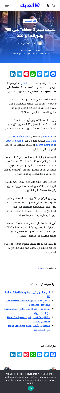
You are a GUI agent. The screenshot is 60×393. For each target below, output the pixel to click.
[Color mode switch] (48, 5)
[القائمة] (7, 5)
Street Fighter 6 (14, 140)
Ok (30, 388)
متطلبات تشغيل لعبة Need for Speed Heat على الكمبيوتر (28, 319)
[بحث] (53, 5)
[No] (56, 381)
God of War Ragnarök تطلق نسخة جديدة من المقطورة (27, 310)
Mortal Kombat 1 (45, 144)
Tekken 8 (47, 136)
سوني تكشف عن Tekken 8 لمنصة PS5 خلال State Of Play (28, 302)
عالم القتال (26, 83)
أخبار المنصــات (30, 21)
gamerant (42, 268)
